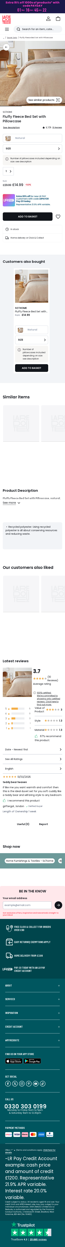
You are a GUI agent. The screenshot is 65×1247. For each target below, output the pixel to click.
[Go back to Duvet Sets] (6, 47)
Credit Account (14, 1026)
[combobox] (32, 751)
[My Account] (48, 18)
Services (10, 999)
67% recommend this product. (48, 738)
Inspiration (11, 1012)
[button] (58, 18)
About (8, 985)
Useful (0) (23, 824)
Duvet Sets (12, 37)
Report (43, 824)
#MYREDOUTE (12, 1040)
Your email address (15, 898)
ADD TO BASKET (27, 216)
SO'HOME (7, 111)
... (3, 37)
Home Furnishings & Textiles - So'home (29, 861)
